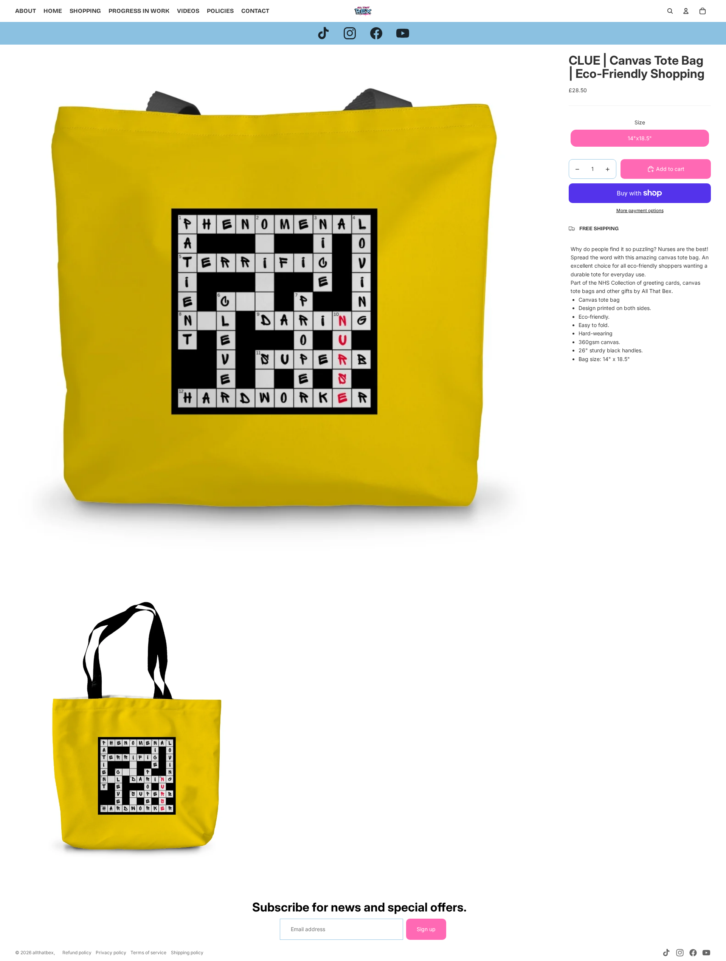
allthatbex (43, 952)
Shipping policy (187, 952)
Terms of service (148, 952)
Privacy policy (111, 952)
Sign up (426, 929)
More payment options (640, 210)
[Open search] (670, 11)
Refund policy (77, 952)
